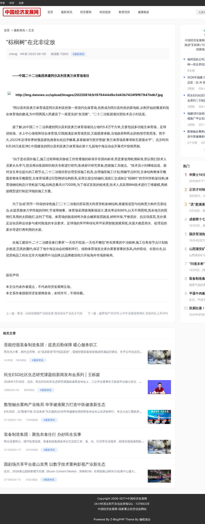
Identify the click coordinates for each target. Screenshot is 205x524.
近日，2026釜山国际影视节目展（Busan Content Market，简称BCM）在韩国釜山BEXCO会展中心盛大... (70, 471)
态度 (21, 2)
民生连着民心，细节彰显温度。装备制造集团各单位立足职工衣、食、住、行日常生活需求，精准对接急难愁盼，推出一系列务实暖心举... (89, 441)
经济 (11, 2)
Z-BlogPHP (117, 519)
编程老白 (145, 519)
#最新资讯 (78, 54)
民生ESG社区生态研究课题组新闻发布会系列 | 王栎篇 (52, 374)
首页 (50, 12)
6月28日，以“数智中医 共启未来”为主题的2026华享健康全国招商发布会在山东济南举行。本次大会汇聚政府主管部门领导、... (82, 411)
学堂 (2, 2)
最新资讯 (66, 12)
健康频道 (143, 12)
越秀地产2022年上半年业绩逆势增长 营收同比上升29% (133, 313)
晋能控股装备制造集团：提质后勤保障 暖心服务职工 (50, 344)
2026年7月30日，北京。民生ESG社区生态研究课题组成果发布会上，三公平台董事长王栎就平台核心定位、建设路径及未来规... (84, 381)
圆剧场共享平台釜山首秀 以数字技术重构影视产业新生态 (54, 464)
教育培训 (124, 12)
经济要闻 (85, 12)
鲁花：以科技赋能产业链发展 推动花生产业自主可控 (49, 313)
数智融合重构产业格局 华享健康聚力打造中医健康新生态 (54, 404)
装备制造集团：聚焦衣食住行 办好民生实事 (42, 434)
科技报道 (105, 12)
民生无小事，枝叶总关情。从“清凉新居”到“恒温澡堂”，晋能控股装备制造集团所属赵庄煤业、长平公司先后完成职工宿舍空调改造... (85, 351)
